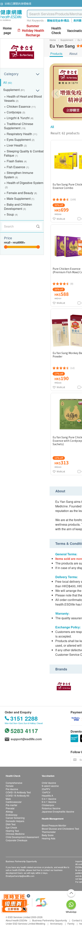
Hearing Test (12, 830)
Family (71, 923)
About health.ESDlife (16, 920)
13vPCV (46, 792)
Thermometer (49, 831)
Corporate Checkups (16, 840)
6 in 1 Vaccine (49, 801)
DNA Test (10, 824)
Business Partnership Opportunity (49, 920)
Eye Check (11, 827)
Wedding (40, 923)
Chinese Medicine (15, 833)
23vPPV (46, 789)
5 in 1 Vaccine (49, 798)
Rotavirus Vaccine (51, 808)
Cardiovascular (14, 801)
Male (8, 798)
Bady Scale (48, 835)
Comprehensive (14, 782)
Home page (7, 30)
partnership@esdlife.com (22, 875)
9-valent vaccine (50, 785)
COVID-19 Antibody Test (18, 792)
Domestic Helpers (15, 821)
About (73, 53)
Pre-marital (11, 805)
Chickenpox (48, 805)
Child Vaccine (49, 782)
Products (56, 53)
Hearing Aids (48, 838)
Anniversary (56, 923)
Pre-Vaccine (12, 789)
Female (10, 785)
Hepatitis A (47, 795)
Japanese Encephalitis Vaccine (58, 811)
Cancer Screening (15, 817)
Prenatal (10, 808)
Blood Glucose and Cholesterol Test (60, 828)
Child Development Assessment (22, 837)
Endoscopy (11, 814)
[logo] (11, 21)
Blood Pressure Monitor (54, 825)
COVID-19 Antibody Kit (17, 795)
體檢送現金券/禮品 (58, 20)
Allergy (9, 811)
